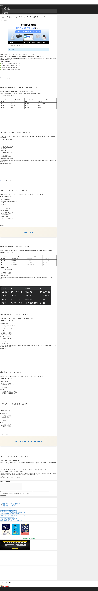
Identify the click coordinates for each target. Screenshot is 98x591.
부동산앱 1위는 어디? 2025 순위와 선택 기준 (8, 519)
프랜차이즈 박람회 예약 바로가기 (8, 502)
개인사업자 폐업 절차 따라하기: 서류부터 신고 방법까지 (9, 513)
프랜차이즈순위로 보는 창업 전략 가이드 (9, 505)
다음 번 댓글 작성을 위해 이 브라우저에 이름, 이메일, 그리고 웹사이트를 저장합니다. (16, 493)
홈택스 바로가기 (28, 232)
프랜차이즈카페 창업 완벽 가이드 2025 (9, 506)
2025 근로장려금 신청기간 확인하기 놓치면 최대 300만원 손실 (11, 477)
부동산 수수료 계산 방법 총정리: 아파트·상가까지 (8, 518)
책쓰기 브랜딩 (6, 10)
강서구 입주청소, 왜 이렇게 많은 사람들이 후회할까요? (9, 508)
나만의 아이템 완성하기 (6, 7)
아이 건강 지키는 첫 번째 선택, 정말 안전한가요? (8, 510)
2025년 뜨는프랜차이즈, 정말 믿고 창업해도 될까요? (11, 503)
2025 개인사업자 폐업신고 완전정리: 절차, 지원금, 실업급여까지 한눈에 (12, 512)
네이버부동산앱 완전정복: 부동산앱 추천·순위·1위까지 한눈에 (11, 520)
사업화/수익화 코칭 (7, 9)
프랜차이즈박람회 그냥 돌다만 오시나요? (9, 504)
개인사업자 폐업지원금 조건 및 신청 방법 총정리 (8, 511)
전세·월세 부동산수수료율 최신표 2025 (7, 517)
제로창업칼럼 (2, 476)
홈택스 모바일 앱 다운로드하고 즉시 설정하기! (28, 441)
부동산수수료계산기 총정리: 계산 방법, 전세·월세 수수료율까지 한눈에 (12, 515)
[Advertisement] (28, 117)
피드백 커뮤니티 (5, 13)
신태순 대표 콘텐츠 (5, 8)
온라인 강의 (6, 12)
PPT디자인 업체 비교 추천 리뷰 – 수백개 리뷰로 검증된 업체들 (11, 479)
